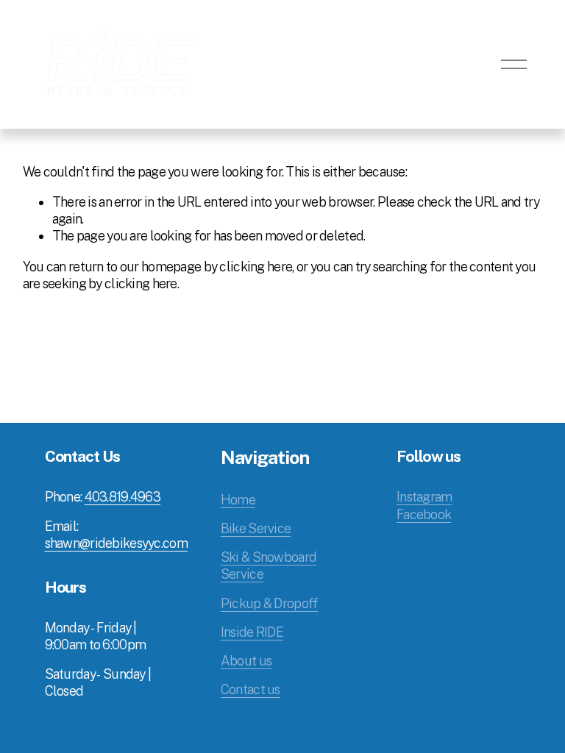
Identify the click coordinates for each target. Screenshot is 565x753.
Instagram (424, 496)
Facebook (424, 514)
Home (238, 499)
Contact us (250, 689)
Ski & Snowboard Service (268, 565)
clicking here (255, 266)
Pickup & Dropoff (270, 603)
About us (246, 660)
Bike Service (256, 528)
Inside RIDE (252, 632)
